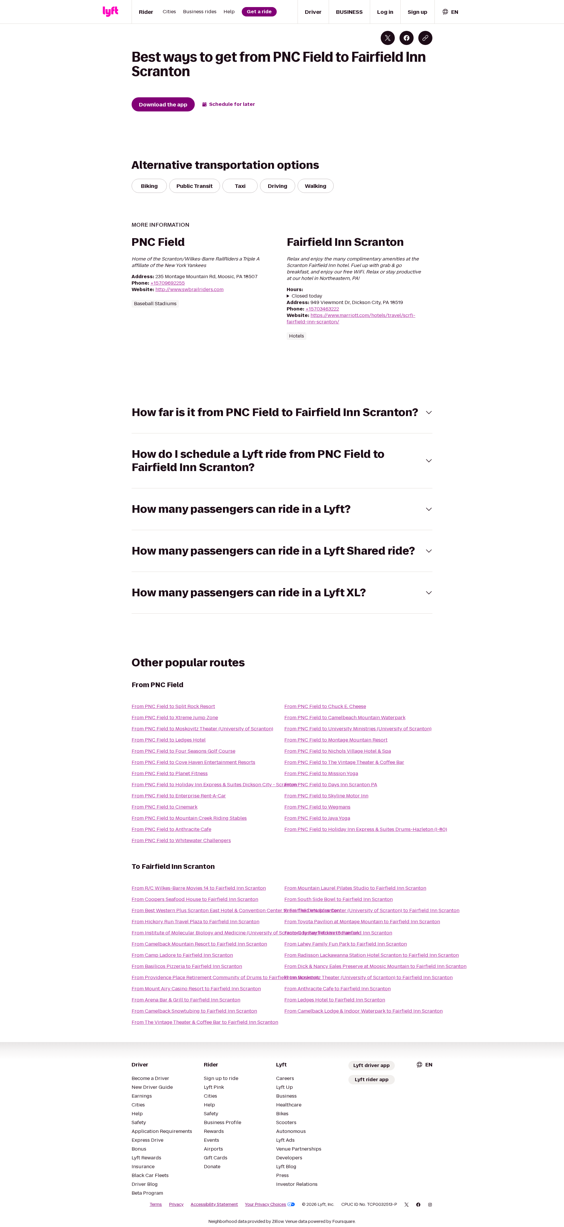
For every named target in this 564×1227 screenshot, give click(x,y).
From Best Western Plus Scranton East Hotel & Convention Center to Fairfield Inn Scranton (236, 910)
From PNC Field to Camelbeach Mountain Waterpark (344, 717)
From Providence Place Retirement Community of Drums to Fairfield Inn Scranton (225, 977)
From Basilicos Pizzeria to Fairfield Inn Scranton (187, 966)
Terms (156, 1204)
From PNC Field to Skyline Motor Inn (326, 795)
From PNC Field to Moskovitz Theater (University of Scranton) (202, 728)
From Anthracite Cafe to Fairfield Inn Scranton (337, 988)
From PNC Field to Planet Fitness (170, 773)
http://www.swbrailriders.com (189, 289)
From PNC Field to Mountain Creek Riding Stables (189, 818)
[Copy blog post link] (425, 38)
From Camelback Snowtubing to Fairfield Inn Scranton (194, 1011)
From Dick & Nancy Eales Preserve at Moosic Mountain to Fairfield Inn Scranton (375, 966)
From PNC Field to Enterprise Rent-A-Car (179, 795)
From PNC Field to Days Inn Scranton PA (330, 784)
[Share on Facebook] (407, 38)
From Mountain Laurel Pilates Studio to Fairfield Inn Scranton (355, 888)
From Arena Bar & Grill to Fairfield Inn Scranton (186, 999)
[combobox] (450, 12)
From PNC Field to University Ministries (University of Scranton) (358, 728)
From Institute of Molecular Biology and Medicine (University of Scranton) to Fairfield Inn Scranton (245, 932)
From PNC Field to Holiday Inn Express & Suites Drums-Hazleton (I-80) (365, 829)
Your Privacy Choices (265, 1204)
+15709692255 (167, 283)
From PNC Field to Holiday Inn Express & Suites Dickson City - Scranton (214, 784)
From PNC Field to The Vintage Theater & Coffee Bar (344, 762)
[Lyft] (110, 11)
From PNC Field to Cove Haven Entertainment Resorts (193, 762)
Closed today (307, 296)
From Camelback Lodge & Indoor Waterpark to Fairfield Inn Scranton (363, 1011)
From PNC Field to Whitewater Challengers (181, 840)
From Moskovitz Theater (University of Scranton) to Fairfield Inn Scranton (368, 977)
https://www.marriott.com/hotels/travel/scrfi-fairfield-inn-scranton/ (351, 318)
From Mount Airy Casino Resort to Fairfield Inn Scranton (196, 988)
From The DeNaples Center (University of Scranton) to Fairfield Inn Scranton (371, 910)
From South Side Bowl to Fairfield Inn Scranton (338, 899)
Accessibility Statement (214, 1204)
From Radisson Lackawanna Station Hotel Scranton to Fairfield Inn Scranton (371, 955)
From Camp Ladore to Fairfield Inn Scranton (182, 955)
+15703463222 (322, 309)
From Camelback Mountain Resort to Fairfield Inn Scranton (199, 944)
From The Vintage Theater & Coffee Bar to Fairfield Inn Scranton (205, 1022)
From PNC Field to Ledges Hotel (169, 740)
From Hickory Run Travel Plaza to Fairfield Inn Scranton (195, 921)
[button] (282, 412)
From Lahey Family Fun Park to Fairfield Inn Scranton (345, 944)
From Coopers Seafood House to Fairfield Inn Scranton (195, 899)
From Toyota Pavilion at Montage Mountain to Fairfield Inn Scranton (362, 921)
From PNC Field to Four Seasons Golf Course (183, 751)
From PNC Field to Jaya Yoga (317, 818)
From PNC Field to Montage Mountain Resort (335, 740)
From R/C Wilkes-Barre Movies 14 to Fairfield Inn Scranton (199, 888)
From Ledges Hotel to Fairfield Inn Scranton (334, 999)
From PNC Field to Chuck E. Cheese (325, 706)
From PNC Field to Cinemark (164, 807)
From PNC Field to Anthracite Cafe (171, 829)
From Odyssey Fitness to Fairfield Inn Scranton (338, 932)
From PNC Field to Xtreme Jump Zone (175, 717)
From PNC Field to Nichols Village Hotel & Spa (337, 751)
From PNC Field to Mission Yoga (321, 773)
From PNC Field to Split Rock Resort (173, 706)
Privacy (176, 1204)
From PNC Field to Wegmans (317, 807)
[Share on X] (388, 38)
